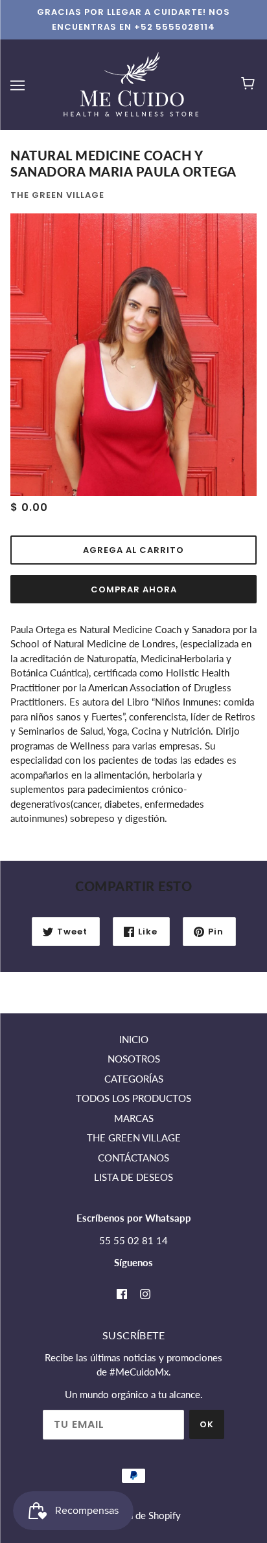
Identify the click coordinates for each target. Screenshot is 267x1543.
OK (207, 1424)
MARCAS (134, 1118)
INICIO (133, 1039)
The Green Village (57, 195)
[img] (122, 1293)
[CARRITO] (250, 85)
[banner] (131, 83)
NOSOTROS (134, 1058)
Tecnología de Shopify (134, 1515)
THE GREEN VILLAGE (134, 1137)
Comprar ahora (134, 589)
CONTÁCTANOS (133, 1157)
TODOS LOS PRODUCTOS (133, 1098)
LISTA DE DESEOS (133, 1177)
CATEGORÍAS (133, 1078)
